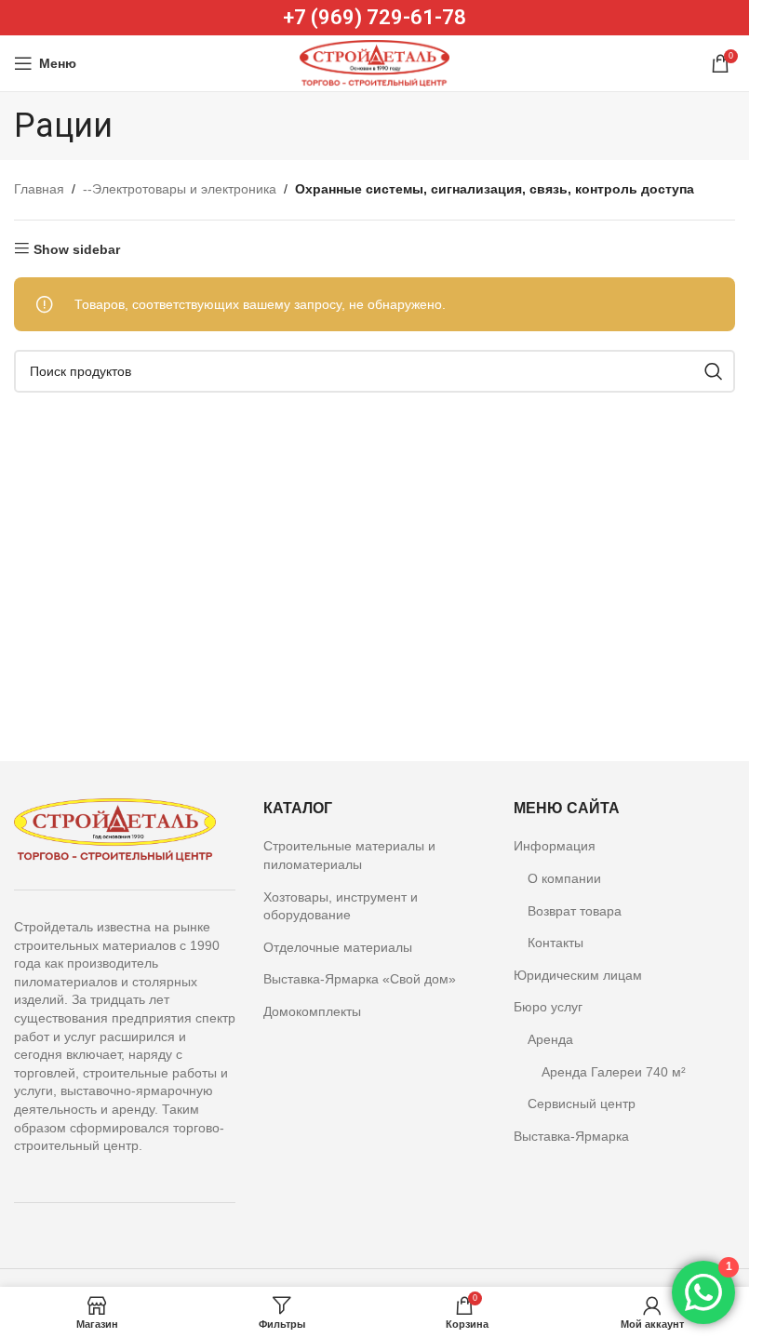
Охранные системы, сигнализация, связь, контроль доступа (494, 188)
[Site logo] (374, 62)
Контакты (555, 942)
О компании (564, 878)
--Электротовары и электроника (179, 188)
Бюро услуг (548, 1006)
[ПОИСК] (713, 371)
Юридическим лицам (578, 975)
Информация (555, 845)
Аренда (550, 1039)
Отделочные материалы (337, 947)
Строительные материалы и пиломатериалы (349, 855)
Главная (39, 188)
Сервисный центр (582, 1103)
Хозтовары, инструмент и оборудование (340, 906)
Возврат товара (575, 910)
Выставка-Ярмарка (571, 1136)
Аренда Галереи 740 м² (614, 1071)
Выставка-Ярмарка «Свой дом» (359, 978)
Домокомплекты (312, 1011)
